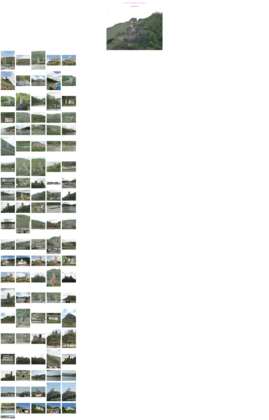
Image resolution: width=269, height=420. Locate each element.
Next (137, 6)
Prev (132, 6)
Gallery (134, 6)
